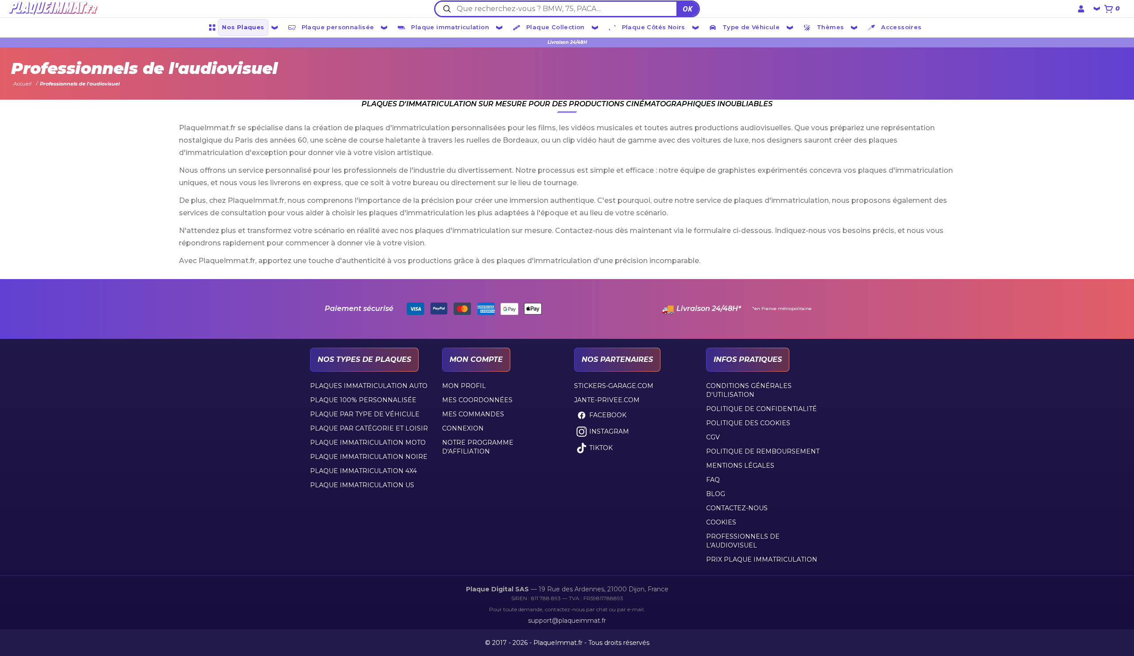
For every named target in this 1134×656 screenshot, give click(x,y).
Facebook (607, 415)
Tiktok (601, 448)
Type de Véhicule (751, 27)
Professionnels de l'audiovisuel (743, 540)
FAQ (713, 480)
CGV (713, 437)
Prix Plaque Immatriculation (761, 559)
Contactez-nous (737, 508)
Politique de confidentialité (761, 409)
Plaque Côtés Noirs (653, 27)
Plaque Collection (555, 27)
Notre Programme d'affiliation (477, 447)
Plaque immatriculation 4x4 (363, 471)
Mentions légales (740, 466)
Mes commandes (473, 414)
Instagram (609, 431)
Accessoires (901, 27)
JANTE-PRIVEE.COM (607, 400)
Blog (715, 494)
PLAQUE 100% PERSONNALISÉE (363, 400)
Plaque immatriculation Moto (368, 442)
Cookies (721, 522)
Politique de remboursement (762, 451)
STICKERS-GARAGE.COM (613, 386)
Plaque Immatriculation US (362, 485)
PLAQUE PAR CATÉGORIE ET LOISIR (369, 428)
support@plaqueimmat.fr (567, 621)
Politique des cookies (748, 423)
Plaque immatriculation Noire (368, 457)
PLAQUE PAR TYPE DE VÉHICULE (364, 414)
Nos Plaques (243, 27)
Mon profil (464, 386)
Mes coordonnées (477, 400)
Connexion (463, 428)
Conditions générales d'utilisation (749, 390)
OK (687, 9)
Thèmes (830, 27)
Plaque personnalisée (338, 27)
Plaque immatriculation (450, 27)
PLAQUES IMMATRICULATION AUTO (368, 386)
